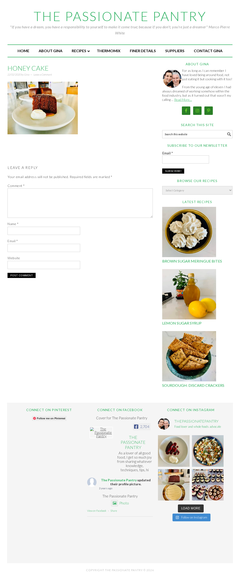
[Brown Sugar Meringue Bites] (189, 233)
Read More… (183, 100)
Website (14, 258)
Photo (124, 503)
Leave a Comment (43, 74)
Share (113, 510)
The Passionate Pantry (120, 16)
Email (13, 241)
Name (13, 224)
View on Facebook (96, 510)
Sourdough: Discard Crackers (193, 385)
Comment (16, 186)
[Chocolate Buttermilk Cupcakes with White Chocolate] (208, 485)
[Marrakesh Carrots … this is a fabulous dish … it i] (208, 451)
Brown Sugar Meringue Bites (192, 261)
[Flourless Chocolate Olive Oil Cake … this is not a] (174, 451)
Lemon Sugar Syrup (182, 323)
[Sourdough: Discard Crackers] (189, 357)
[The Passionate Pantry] (101, 432)
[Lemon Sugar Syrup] (189, 295)
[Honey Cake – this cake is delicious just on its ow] (174, 485)
